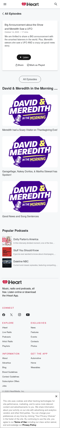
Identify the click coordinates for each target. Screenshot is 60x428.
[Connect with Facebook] (3, 314)
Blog (4, 367)
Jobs (4, 385)
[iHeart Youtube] (28, 314)
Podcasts (6, 336)
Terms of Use (20, 421)
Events (34, 336)
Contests (35, 341)
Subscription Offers (10, 381)
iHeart (5, 327)
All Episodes (13, 14)
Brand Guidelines (10, 371)
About (5, 358)
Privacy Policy (29, 424)
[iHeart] (30, 4)
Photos (34, 345)
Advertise (6, 362)
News (33, 327)
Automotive (36, 358)
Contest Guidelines (10, 376)
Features (35, 332)
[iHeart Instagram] (19, 314)
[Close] (56, 396)
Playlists (6, 345)
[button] (24, 57)
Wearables (35, 367)
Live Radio (7, 332)
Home (33, 362)
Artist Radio (7, 341)
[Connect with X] (11, 314)
